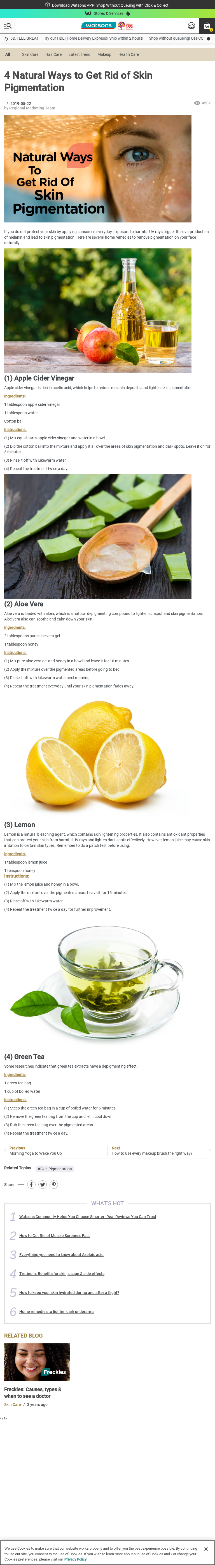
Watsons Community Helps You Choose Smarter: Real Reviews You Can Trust (87, 1216)
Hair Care (53, 54)
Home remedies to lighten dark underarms (56, 1311)
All (7, 54)
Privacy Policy (75, 1559)
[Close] (206, 1549)
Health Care (128, 54)
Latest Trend (79, 54)
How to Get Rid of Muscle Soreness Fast (54, 1235)
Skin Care (30, 54)
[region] (107, 1552)
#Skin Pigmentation (55, 1169)
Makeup (104, 54)
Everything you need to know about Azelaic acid (61, 1254)
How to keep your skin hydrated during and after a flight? (69, 1292)
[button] (207, 25)
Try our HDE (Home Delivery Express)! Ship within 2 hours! (79, 38)
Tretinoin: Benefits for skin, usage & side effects (61, 1273)
